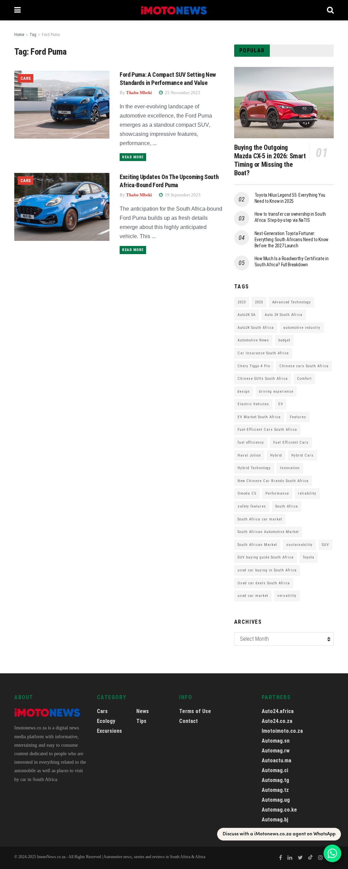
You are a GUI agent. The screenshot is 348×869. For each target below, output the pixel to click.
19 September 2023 (182, 194)
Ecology (106, 721)
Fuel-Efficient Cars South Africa (267, 429)
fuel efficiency (251, 442)
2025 (259, 302)
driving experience (276, 391)
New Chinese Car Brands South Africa (273, 481)
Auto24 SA (247, 315)
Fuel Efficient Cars (291, 442)
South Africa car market (260, 519)
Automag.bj (275, 819)
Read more (133, 157)
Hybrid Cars (302, 455)
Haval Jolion (249, 455)
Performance (277, 493)
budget (284, 340)
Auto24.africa (278, 711)
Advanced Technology (291, 302)
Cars (25, 78)
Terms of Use (195, 711)
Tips (141, 721)
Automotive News (253, 340)
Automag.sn (276, 741)
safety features (252, 506)
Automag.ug (276, 800)
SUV (325, 545)
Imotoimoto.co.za (282, 731)
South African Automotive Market (268, 532)
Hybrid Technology (254, 468)
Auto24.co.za (277, 721)
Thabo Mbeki (139, 92)
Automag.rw (276, 750)
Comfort (304, 378)
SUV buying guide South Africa (266, 557)
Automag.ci (275, 770)
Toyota (308, 557)
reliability (307, 493)
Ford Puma (51, 34)
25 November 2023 (182, 92)
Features (298, 417)
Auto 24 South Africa (283, 315)
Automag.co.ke (279, 809)
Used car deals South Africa (264, 583)
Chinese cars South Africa (304, 366)
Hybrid (276, 455)
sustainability (299, 545)
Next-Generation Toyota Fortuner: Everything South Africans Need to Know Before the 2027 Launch (291, 239)
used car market (253, 595)
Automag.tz (275, 790)
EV (280, 404)
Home (19, 34)
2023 (242, 302)
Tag (33, 34)
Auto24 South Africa (256, 327)
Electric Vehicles (253, 404)
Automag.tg (275, 780)
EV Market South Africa (259, 417)
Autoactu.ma (276, 760)
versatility (287, 595)
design (244, 391)
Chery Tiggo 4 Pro (254, 366)
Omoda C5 (247, 493)
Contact (188, 721)
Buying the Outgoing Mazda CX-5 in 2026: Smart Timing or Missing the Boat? (270, 160)
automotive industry (301, 327)
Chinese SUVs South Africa (263, 378)
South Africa (286, 506)
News (142, 711)
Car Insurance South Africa (263, 353)
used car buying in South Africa (267, 570)
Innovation (290, 468)
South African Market (257, 545)
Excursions (109, 731)
